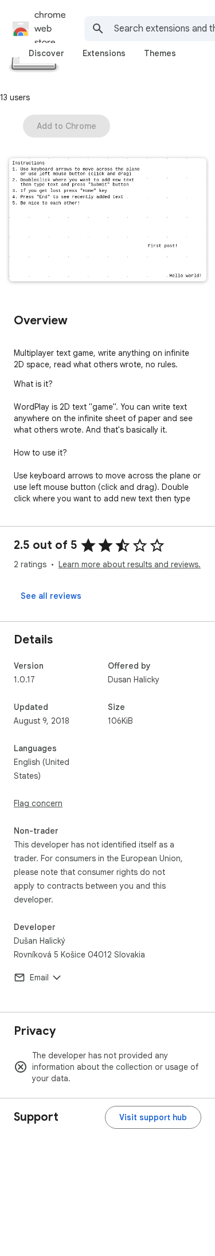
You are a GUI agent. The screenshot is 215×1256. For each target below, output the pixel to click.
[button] (108, 221)
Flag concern (38, 803)
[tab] (46, 53)
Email (39, 977)
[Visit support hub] (153, 1117)
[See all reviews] (51, 596)
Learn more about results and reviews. (129, 564)
